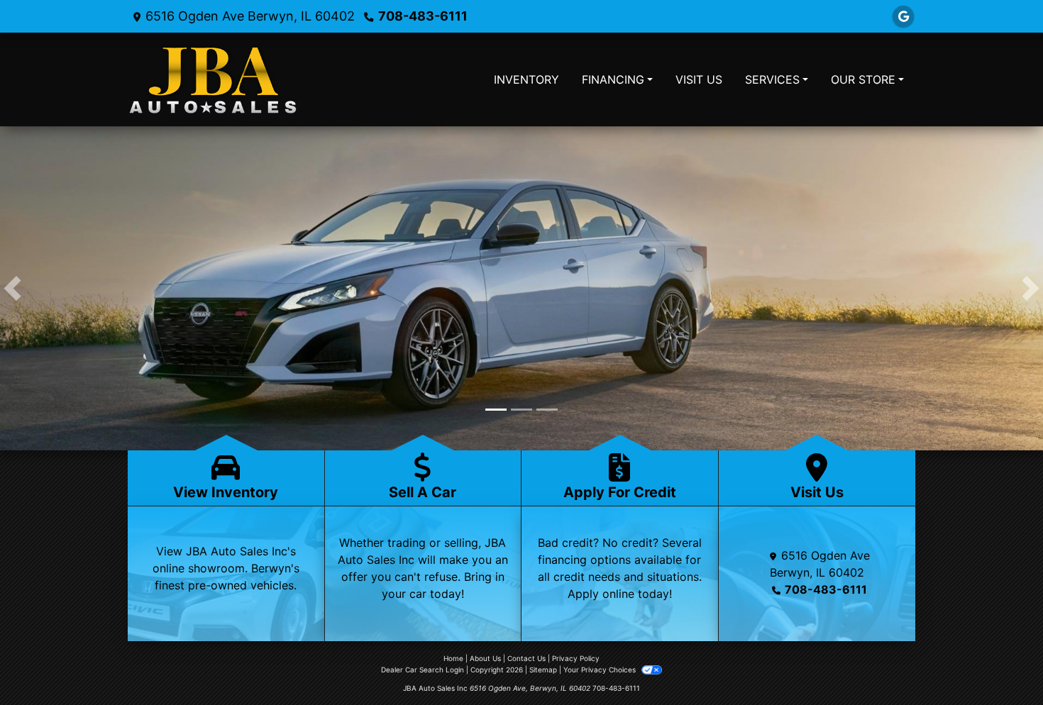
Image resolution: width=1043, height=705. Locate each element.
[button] (12, 289)
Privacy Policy (576, 659)
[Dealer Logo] (213, 79)
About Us (485, 659)
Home (453, 659)
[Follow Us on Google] (903, 16)
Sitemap (543, 671)
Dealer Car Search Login (422, 671)
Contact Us (526, 659)
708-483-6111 (423, 16)
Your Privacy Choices (600, 671)
